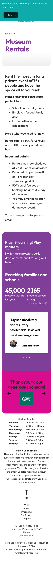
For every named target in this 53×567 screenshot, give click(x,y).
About (26, 508)
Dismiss (11, 15)
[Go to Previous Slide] (9, 395)
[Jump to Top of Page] (26, 494)
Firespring (32, 552)
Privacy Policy (16, 549)
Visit (26, 505)
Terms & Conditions (37, 549)
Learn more (8, 7)
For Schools (26, 515)
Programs (26, 511)
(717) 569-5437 (26, 535)
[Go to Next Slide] (43, 392)
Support (26, 518)
